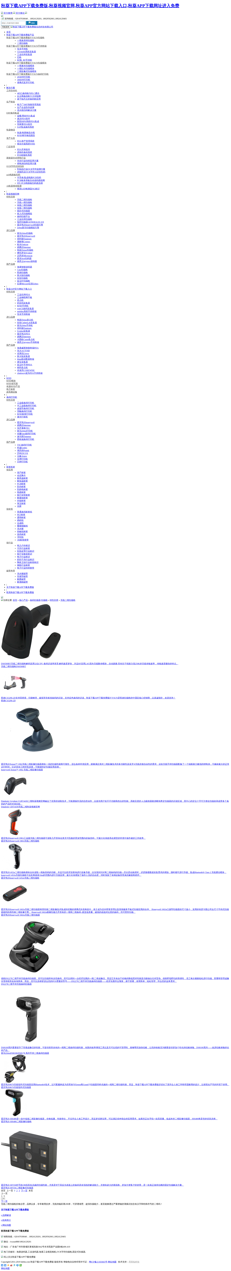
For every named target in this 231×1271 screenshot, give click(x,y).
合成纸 (20, 523)
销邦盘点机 (22, 367)
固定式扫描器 (23, 211)
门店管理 (10, 147)
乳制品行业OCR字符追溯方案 (31, 169)
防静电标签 (22, 489)
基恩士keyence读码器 (27, 261)
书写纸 (20, 537)
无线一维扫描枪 (24, 202)
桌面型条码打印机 (25, 408)
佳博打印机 (22, 459)
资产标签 (21, 472)
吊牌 (19, 506)
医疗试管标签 (23, 495)
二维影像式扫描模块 (26, 71)
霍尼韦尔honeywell (25, 422)
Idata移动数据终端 (25, 359)
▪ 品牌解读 (6, 1215)
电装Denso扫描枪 (25, 250)
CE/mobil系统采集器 (26, 52)
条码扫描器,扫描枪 (39, 600)
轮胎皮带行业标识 (25, 551)
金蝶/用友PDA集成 (26, 116)
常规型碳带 (22, 576)
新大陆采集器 (23, 356)
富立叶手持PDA (24, 365)
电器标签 (21, 492)
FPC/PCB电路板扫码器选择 (30, 183)
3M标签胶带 (23, 540)
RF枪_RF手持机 (24, 60)
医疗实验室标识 (24, 554)
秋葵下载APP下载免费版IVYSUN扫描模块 (26, 63)
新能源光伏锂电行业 (16, 158)
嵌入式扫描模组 (24, 213)
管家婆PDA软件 (24, 124)
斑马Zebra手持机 (25, 325)
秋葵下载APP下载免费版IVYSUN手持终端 (26, 46)
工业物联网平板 (24, 297)
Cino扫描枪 (22, 270)
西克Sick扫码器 (24, 258)
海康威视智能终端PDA (28, 348)
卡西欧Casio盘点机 (26, 339)
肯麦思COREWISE (26, 370)
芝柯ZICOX (22, 453)
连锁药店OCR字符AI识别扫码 (31, 172)
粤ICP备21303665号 (98, 1262)
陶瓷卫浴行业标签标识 (27, 562)
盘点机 (20, 300)
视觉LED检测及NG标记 (28, 189)
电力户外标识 (23, 545)
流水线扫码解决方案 (26, 110)
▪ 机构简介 (6, 1220)
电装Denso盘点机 (25, 320)
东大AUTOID (23, 351)
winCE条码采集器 (25, 308)
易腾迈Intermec (24, 247)
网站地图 (112, 1262)
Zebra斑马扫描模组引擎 (28, 227)
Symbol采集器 (23, 331)
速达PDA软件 (23, 118)
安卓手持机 (22, 49)
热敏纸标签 (22, 531)
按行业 (9, 543)
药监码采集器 (23, 303)
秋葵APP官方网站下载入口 (19, 289)
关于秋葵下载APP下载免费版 (20, 587)
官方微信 (20, 13)
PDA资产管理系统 (25, 141)
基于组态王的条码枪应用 (29, 99)
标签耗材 (10, 467)
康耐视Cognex (23, 242)
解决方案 (10, 88)
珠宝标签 (21, 503)
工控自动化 (11, 90)
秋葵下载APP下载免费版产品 (20, 35)
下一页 (24, 1190)
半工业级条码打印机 (26, 405)
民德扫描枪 (22, 272)
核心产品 (23, 600)
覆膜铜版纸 (22, 526)
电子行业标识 (23, 557)
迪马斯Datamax (24, 436)
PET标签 (21, 515)
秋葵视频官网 (12, 194)
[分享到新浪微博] (11, 1265)
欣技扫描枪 (22, 278)
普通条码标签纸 (24, 512)
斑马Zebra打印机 (25, 431)
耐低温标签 (22, 481)
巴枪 (19, 57)
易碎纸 (20, 520)
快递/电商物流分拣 (26, 132)
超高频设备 (11, 392)
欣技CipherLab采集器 (27, 322)
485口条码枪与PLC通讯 (28, 93)
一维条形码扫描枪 (25, 40)
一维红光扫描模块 (25, 68)
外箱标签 (21, 500)
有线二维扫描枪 (24, 205)
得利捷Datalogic (24, 239)
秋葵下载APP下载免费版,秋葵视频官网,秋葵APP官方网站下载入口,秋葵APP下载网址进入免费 (90, 5)
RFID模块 (11, 381)
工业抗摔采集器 (24, 54)
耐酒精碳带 (22, 582)
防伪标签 (21, 486)
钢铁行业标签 (23, 565)
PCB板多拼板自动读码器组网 (31, 180)
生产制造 (10, 102)
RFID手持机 (22, 306)
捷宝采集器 (22, 362)
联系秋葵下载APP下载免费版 (20, 592)
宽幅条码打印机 (24, 411)
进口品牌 (10, 230)
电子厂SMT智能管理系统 (29, 104)
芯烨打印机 (22, 462)
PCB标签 (21, 484)
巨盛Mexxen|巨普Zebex (27, 284)
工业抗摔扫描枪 (24, 219)
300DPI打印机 (23, 80)
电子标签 (10, 389)
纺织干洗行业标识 (25, 559)
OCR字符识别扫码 (15, 166)
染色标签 (21, 534)
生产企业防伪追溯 (25, 107)
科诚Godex (22, 448)
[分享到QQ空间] (8, 1265)
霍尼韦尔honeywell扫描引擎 (30, 225)
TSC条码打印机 (24, 445)
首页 (8, 32)
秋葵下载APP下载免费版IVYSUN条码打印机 (27, 74)
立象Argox (22, 456)
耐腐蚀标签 (22, 498)
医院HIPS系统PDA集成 (28, 121)
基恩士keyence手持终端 (28, 342)
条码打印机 (11, 397)
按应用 (9, 470)
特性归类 (10, 197)
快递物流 (10, 130)
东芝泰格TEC (23, 428)
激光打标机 (22, 417)
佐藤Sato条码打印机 (26, 434)
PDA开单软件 (23, 149)
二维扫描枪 (22, 43)
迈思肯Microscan (24, 256)
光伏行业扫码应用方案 (27, 161)
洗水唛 (20, 529)
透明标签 (21, 517)
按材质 (9, 509)
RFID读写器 (12, 383)
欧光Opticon (22, 244)
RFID (8, 378)
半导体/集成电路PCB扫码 (29, 177)
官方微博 (7, 13)
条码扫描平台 (23, 216)
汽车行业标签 (23, 548)
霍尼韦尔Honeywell (26, 236)
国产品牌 (10, 264)
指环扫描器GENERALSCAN (30, 222)
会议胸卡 (21, 475)
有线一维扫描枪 (24, 208)
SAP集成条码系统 (25, 127)
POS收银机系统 (24, 155)
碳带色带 (10, 571)
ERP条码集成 (12, 113)
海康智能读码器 (24, 267)
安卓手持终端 (23, 314)
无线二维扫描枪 (24, 199)
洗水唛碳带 (22, 573)
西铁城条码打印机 (25, 439)
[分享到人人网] (17, 1265)
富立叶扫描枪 (23, 281)
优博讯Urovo (23, 353)
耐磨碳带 (21, 579)
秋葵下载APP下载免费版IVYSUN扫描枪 (25, 37)
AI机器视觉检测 (14, 186)
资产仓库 (10, 138)
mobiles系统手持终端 (26, 311)
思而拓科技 (134, 1262)
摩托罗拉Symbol (24, 253)
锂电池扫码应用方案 (26, 163)
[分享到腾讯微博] (14, 1265)
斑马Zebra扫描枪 (25, 233)
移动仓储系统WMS (26, 144)
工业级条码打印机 (25, 403)
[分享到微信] (21, 1265)
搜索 (33, 23)
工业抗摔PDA (23, 294)
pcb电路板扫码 (13, 175)
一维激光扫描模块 (25, 66)
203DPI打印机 (23, 77)
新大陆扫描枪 (23, 275)
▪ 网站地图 (6, 1225)
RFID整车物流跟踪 (26, 135)
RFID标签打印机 (25, 414)
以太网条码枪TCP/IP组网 (29, 96)
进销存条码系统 (24, 152)
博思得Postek (23, 450)
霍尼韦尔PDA (23, 334)
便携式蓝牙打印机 (25, 82)
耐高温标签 (22, 478)
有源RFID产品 (13, 386)
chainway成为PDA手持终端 (30, 373)
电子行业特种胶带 (25, 568)
